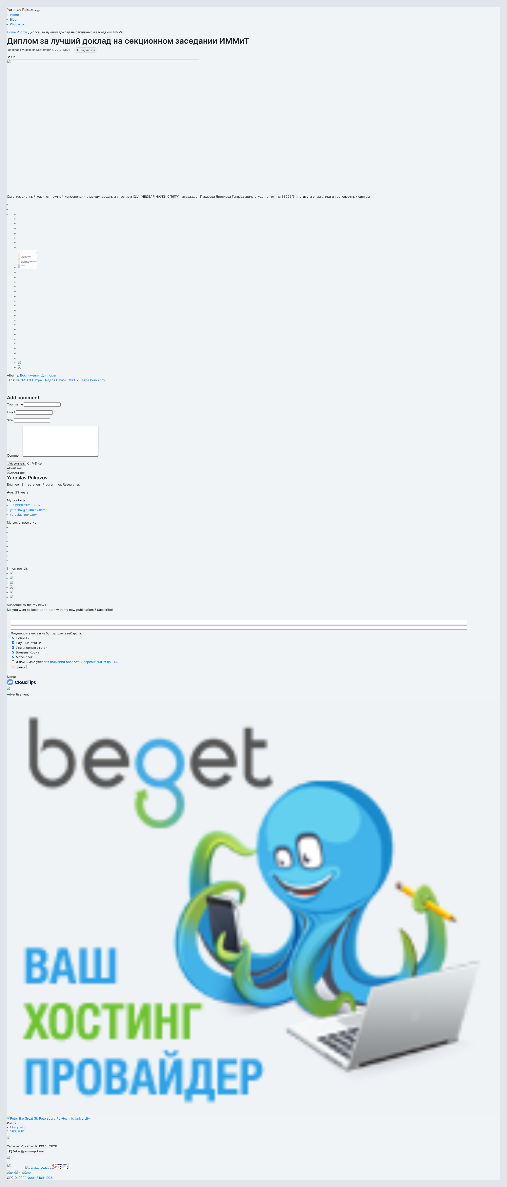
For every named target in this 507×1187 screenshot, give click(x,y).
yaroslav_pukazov (23, 514)
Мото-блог (23, 657)
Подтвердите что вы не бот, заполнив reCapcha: (46, 633)
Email (11, 412)
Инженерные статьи (31, 648)
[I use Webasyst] (8, 1158)
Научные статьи (28, 643)
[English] (11, 1173)
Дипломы (48, 375)
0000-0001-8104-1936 (36, 1178)
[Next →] (103, 192)
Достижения (30, 375)
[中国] (27, 1173)
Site (10, 420)
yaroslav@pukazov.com (28, 510)
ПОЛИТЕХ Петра (29, 380)
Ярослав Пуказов (19, 49)
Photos (15, 24)
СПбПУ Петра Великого (86, 380)
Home (14, 15)
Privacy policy (18, 1127)
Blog (13, 19)
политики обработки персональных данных (84, 662)
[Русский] (19, 1173)
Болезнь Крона (27, 652)
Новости (22, 638)
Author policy (17, 1130)
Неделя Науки (55, 380)
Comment (14, 455)
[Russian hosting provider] (8, 1138)
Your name (15, 404)
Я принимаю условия (66, 662)
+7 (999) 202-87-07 (25, 505)
